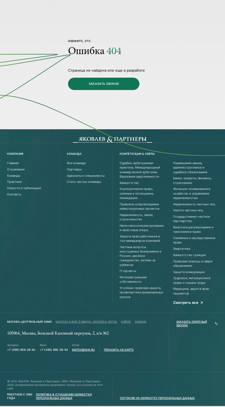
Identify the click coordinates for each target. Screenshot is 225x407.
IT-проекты (128, 271)
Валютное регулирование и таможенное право (193, 229)
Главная (13, 163)
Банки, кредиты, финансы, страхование (192, 180)
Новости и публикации (24, 188)
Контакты (14, 194)
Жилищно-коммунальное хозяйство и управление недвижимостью (191, 193)
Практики (14, 182)
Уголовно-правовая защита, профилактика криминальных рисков (141, 292)
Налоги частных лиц (188, 210)
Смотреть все (185, 302)
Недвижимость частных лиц (194, 204)
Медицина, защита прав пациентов (191, 291)
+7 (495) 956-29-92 (21, 349)
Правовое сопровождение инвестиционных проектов (139, 206)
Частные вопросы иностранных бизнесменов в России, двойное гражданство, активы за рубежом (140, 256)
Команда (13, 176)
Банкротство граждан (189, 255)
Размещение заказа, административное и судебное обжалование (190, 167)
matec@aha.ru (83, 349)
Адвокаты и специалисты (86, 176)
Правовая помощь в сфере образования (192, 263)
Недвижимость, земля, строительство (136, 217)
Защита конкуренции (189, 272)
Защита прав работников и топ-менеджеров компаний (140, 238)
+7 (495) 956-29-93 (54, 349)
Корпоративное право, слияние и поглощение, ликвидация (137, 193)
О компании (16, 169)
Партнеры (74, 169)
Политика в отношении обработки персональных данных (64, 396)
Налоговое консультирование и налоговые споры (142, 228)
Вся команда (76, 163)
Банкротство (129, 183)
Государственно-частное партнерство (191, 219)
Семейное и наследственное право (194, 240)
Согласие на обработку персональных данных (157, 398)
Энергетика (181, 249)
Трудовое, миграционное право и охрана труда (191, 280)
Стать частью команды (84, 182)
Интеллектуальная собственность (133, 279)
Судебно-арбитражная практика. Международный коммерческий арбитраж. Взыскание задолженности (140, 169)
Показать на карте (119, 349)
